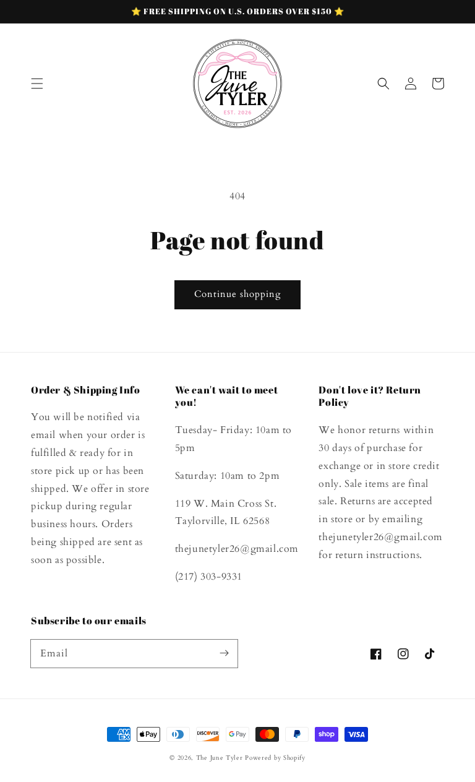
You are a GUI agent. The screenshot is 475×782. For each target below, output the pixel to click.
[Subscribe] (224, 653)
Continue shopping (237, 294)
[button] (37, 83)
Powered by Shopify (275, 758)
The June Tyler (219, 758)
